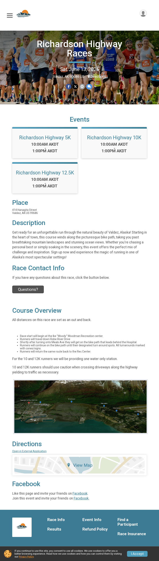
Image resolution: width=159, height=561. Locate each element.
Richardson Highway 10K (114, 137)
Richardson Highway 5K (45, 137)
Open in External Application (29, 451)
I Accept (137, 554)
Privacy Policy (26, 556)
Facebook (80, 493)
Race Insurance (132, 534)
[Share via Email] (82, 86)
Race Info (56, 520)
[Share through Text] (89, 86)
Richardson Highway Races (79, 48)
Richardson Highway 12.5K (45, 173)
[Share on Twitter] (75, 86)
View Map (82, 465)
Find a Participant (128, 522)
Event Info (91, 520)
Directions (98, 77)
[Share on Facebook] (68, 86)
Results (54, 529)
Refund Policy (95, 529)
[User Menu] (143, 13)
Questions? (28, 289)
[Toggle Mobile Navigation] (10, 16)
